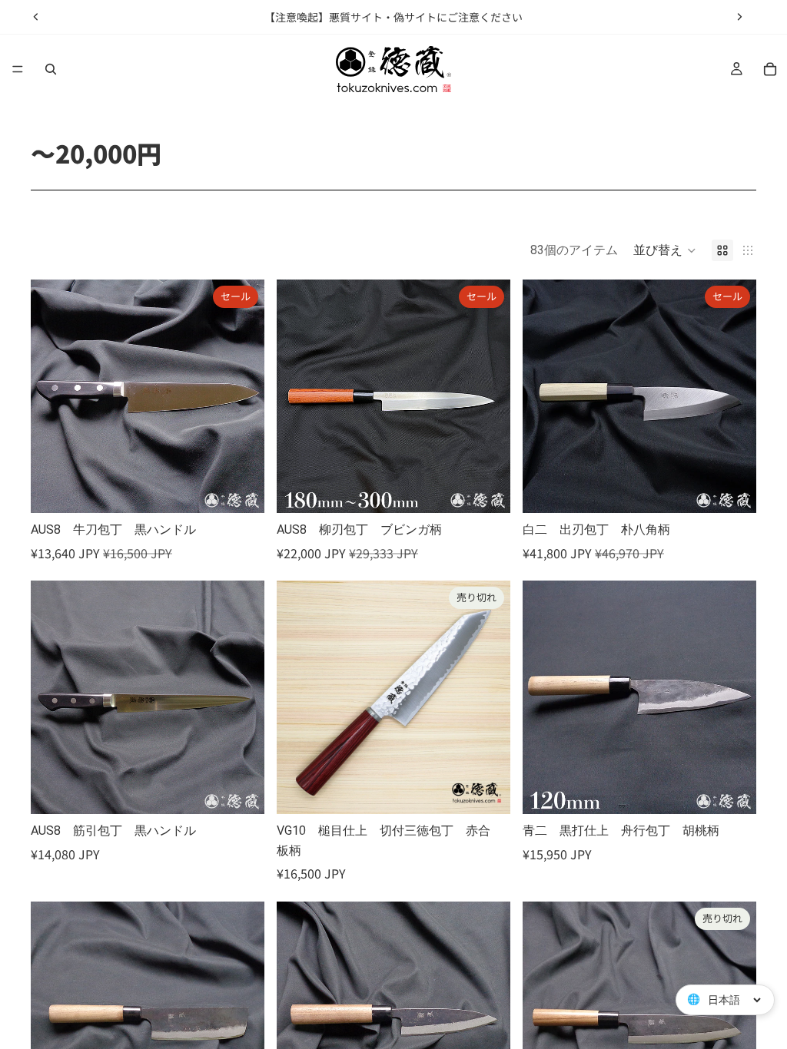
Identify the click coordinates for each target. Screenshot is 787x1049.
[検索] (51, 69)
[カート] (770, 69)
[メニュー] (17, 69)
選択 (253, 488)
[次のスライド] (739, 17)
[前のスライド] (36, 17)
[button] (664, 250)
